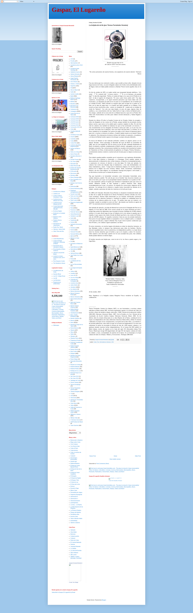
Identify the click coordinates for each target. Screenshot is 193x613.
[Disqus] (115, 373)
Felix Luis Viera (74, 196)
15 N (71, 59)
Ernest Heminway (75, 188)
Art (71, 88)
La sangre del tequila (76, 268)
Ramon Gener (74, 349)
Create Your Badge (73, 582)
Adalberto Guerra (75, 72)
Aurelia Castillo (74, 94)
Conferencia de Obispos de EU (57, 203)
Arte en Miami (74, 90)
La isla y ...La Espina (76, 504)
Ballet (72, 96)
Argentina (73, 86)
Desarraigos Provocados (73, 458)
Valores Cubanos (75, 522)
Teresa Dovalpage (75, 384)
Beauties (72, 103)
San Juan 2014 (74, 378)
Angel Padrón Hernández (74, 79)
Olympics (72, 336)
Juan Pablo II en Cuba (76, 255)
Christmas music (75, 134)
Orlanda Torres (74, 338)
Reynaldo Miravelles (76, 361)
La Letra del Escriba (75, 550)
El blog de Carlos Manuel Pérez (75, 466)
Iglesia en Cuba (74, 238)
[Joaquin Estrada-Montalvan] (75, 580)
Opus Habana (74, 552)
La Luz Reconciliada (76, 264)
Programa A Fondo (75, 340)
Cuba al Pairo (74, 448)
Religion (72, 353)
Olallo (72, 334)
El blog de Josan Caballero (75, 473)
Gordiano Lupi (74, 216)
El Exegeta (73, 476)
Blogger (104, 600)
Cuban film (73, 143)
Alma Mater (73, 532)
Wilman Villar (74, 418)
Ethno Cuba (73, 490)
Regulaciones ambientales (57, 283)
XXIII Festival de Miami (76, 422)
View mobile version (115, 459)
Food (71, 205)
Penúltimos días (74, 514)
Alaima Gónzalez (75, 74)
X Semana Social (75, 420)
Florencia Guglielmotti (76, 202)
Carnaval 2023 (74, 125)
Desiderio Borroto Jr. (76, 156)
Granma (72, 544)
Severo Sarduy (74, 382)
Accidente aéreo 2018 (76, 65)
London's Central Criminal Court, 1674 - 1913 (59, 257)
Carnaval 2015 (74, 123)
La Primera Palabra (75, 510)
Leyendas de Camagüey (74, 280)
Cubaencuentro (74, 536)
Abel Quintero (74, 63)
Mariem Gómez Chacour (74, 306)
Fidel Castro (73, 200)
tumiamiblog (73, 520)
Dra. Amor (73, 161)
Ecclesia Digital (57, 211)
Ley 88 (55, 278)
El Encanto (73, 171)
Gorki (71, 218)
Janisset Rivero (74, 253)
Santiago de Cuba (75, 380)
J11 (71, 251)
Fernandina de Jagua (76, 492)
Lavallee (72, 273)
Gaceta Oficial (57, 274)
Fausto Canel (74, 194)
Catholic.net (56, 193)
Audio (72, 92)
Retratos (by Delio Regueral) (75, 356)
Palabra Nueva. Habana (57, 220)
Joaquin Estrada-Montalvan (75, 563)
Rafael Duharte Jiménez (74, 346)
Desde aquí (73, 461)
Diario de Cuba (74, 540)
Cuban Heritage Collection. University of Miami (59, 242)
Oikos (72, 332)
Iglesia (72, 236)
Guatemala (73, 220)
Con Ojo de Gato (75, 446)
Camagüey (73, 111)
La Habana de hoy (75, 261)
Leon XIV (72, 275)
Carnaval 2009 (74, 119)
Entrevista (73, 186)
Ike (71, 241)
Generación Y (74, 498)
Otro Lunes (73, 554)
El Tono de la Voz (75, 484)
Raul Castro (73, 351)
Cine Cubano (74, 444)
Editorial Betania (75, 463)
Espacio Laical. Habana (57, 217)
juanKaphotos (74, 502)
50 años (72, 61)
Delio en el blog (74, 152)
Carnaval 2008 (74, 117)
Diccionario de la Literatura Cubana (58, 246)
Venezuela (73, 397)
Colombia (73, 139)
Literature (108, 342)
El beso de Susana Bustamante (75, 168)
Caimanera (73, 109)
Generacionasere (75, 500)
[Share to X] (125, 340)
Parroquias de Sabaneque (57, 224)
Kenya (72, 259)
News (72, 322)
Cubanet (72, 456)
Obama (72, 330)
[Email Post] (117, 339)
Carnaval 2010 (74, 121)
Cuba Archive (74, 450)
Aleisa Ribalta (74, 76)
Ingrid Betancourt (75, 247)
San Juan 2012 (74, 376)
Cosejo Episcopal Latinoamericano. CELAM (58, 207)
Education (73, 163)
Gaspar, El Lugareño (79, 9)
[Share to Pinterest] (129, 340)
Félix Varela (73, 198)
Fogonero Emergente (76, 494)
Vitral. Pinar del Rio (58, 231)
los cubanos (73, 289)
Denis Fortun (74, 154)
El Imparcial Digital (75, 478)
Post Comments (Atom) (102, 463)
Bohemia (72, 534)
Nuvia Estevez (74, 328)
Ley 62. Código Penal (59, 276)
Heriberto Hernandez (76, 224)
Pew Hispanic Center (59, 261)
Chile (71, 129)
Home (115, 456)
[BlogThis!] (123, 340)
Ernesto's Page (74, 488)
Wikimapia (56, 325)
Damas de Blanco (75, 148)
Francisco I (73, 210)
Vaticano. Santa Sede (59, 229)
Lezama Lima (74, 283)
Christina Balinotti (75, 131)
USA (112, 342)
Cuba (95, 342)
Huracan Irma (74, 232)
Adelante (72, 530)
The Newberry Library (59, 263)
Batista (72, 101)
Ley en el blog (74, 277)
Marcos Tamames (75, 297)
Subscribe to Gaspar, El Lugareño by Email (63, 592)
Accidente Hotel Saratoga (74, 69)
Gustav (72, 222)
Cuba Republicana (58, 238)
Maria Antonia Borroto (76, 299)
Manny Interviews (75, 291)
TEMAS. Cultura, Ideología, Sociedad (75, 557)
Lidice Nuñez (74, 285)
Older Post (138, 456)
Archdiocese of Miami (59, 191)
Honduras (73, 228)
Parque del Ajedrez (75, 512)
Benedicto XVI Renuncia (74, 106)
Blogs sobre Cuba (75, 442)
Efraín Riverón (74, 165)
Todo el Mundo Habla (76, 518)
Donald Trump (74, 159)
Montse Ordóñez (75, 318)
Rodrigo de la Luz (75, 371)
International (103, 342)
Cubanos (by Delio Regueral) (75, 145)
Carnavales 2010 (75, 127)
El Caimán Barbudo (75, 542)
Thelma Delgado (75, 391)
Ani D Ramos (74, 81)
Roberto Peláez (74, 368)
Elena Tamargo (74, 177)
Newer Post (92, 456)
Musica (72, 320)
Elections (72, 175)
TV (71, 393)
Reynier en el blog (75, 364)
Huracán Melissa (75, 234)
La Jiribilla (73, 548)
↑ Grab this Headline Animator (115, 480)
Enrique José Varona (76, 183)
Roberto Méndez (75, 366)
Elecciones (73, 173)
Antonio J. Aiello (74, 84)
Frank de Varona (75, 212)
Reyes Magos (74, 359)
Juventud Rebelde (75, 546)
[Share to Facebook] (127, 340)
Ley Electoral (56, 280)
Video (72, 405)
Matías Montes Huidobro (74, 310)
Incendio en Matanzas (76, 243)
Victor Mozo (73, 403)
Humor (72, 230)
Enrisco (72, 486)
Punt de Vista (74, 516)
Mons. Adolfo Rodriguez (74, 315)
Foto (98, 342)
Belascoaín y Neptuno (76, 440)
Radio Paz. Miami (58, 227)
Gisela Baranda (74, 214)
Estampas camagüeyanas (74, 191)
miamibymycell (74, 313)
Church (72, 136)
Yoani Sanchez (74, 425)
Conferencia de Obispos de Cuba (58, 200)
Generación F (74, 496)
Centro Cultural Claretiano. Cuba (58, 196)
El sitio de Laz (74, 482)
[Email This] (121, 340)
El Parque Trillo (74, 480)
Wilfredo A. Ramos (75, 414)
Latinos (72, 271)
